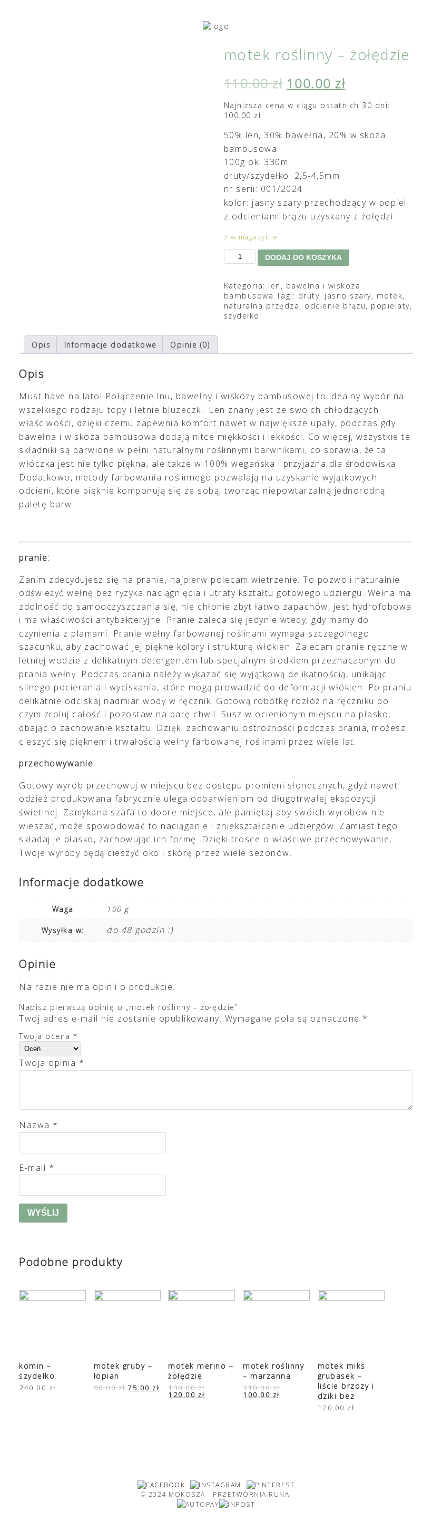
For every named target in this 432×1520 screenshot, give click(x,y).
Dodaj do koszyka (303, 257)
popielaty (390, 306)
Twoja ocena (48, 1036)
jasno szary (348, 296)
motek (390, 296)
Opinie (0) (190, 345)
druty (309, 296)
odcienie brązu (335, 306)
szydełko (242, 316)
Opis (41, 345)
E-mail (36, 1167)
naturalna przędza (262, 306)
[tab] (41, 344)
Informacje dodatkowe (110, 345)
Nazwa (38, 1125)
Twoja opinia (51, 1063)
